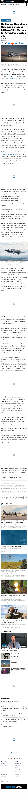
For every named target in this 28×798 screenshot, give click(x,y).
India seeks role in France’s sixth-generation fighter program (11, 702)
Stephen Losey (7, 39)
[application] (14, 640)
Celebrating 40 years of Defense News (12, 546)
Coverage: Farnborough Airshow (14, 4)
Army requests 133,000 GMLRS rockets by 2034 (17, 661)
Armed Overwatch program (13, 78)
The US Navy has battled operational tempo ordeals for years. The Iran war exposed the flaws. (14, 708)
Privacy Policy (4, 763)
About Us (17, 776)
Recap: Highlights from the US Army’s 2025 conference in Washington (13, 596)
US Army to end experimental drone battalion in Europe (12, 725)
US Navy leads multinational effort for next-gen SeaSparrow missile (14, 714)
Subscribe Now (18, 763)
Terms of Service (5, 765)
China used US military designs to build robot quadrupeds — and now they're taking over (18, 655)
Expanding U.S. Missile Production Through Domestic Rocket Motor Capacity (11, 649)
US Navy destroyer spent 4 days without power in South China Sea (13, 720)
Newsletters (17, 765)
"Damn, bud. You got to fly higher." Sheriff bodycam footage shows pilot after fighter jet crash (18, 669)
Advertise (3, 776)
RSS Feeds (17, 769)
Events (16, 767)
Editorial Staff (4, 781)
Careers (17, 778)
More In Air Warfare (7, 503)
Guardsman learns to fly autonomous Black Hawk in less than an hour (13, 571)
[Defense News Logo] (10, 1)
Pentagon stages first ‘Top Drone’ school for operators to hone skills (13, 621)
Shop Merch (18, 771)
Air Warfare (6, 20)
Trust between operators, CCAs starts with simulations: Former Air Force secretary (13, 521)
